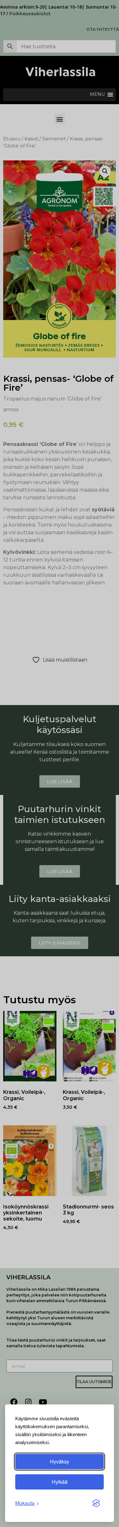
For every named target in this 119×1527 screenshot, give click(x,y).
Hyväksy (59, 1461)
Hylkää (60, 1481)
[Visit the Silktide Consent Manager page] (96, 1503)
